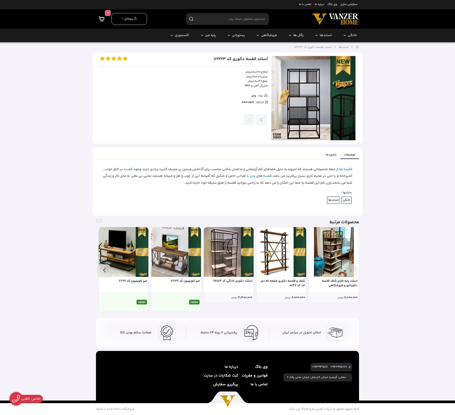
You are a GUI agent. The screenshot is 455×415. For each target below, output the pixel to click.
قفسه (128, 169)
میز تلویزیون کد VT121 (133, 281)
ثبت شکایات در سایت (221, 376)
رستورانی (238, 35)
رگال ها (298, 35)
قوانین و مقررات (255, 376)
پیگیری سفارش (225, 384)
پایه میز (210, 35)
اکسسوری (182, 35)
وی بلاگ (332, 4)
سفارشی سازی (349, 4)
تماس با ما (305, 4)
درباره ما (319, 4)
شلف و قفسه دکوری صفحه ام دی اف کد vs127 (283, 283)
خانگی (352, 35)
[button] (351, 270)
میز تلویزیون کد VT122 (185, 281)
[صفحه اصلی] (357, 47)
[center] (191, 18)
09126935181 (320, 367)
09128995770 (339, 367)
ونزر (253, 95)
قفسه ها (345, 169)
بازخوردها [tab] (331, 155)
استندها (326, 35)
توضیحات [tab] (349, 155)
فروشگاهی (269, 35)
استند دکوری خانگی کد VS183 (232, 281)
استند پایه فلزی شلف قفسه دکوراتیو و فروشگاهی (340, 283)
